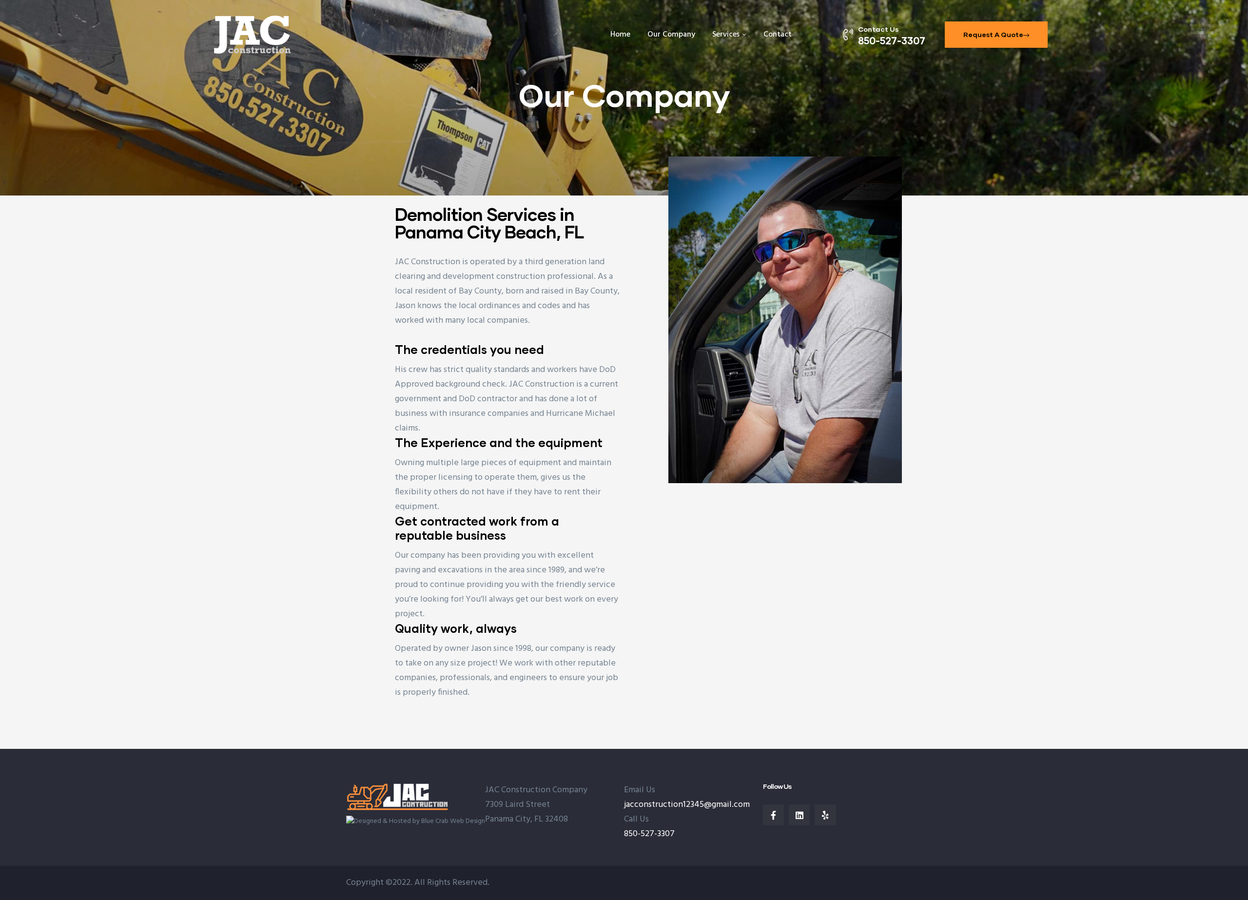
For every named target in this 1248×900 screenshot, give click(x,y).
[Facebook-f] (773, 814)
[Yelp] (825, 814)
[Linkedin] (799, 814)
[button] (996, 34)
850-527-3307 (649, 834)
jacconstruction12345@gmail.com (687, 805)
